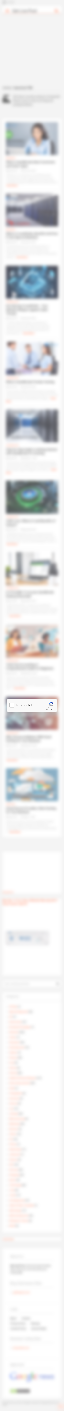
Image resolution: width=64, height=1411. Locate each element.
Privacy (48, 710)
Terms (53, 710)
